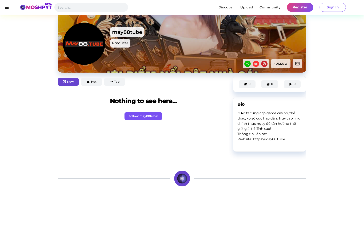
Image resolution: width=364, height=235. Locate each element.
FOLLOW (281, 63)
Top (117, 82)
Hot (93, 82)
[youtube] (256, 64)
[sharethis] (247, 64)
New (70, 82)
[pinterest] (264, 64)
